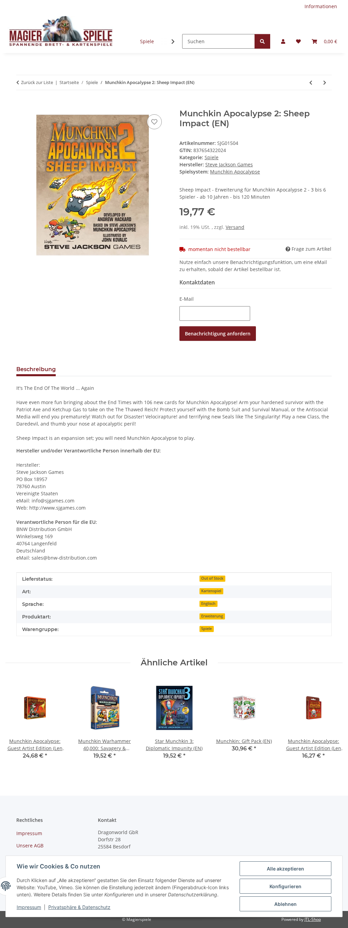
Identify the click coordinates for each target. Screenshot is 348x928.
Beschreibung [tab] (36, 369)
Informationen (320, 6)
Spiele (147, 41)
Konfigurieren (285, 886)
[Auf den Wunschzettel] (154, 121)
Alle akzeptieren (285, 869)
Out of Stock (212, 578)
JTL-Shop (312, 919)
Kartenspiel (211, 591)
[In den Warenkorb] (21, 105)
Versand (235, 227)
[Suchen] (262, 41)
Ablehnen (285, 904)
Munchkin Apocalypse (235, 171)
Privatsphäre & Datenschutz (79, 907)
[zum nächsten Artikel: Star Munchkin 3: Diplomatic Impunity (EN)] (325, 82)
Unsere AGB (30, 845)
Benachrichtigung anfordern (217, 333)
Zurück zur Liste (37, 82)
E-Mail (186, 299)
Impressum (29, 907)
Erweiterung (212, 616)
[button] (283, 41)
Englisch (208, 603)
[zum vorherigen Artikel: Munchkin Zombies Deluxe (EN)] (311, 82)
